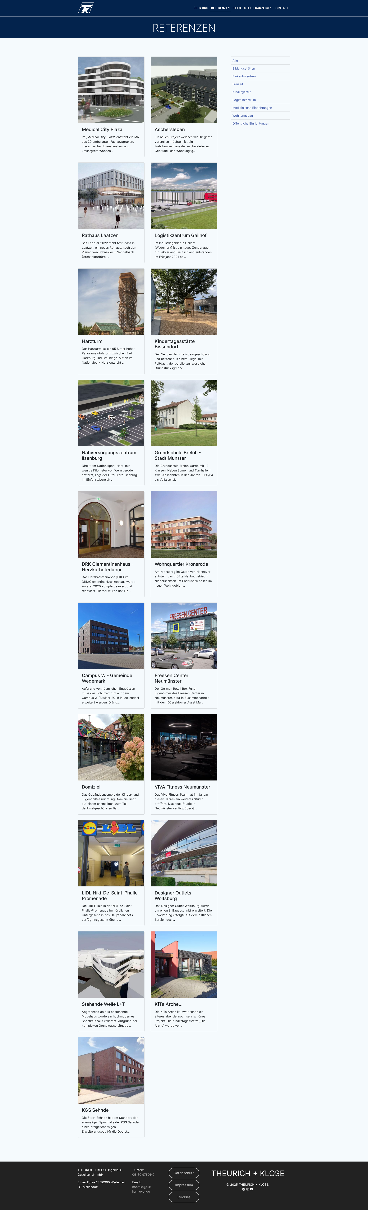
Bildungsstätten (243, 68)
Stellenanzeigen (258, 8)
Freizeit (237, 84)
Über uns (201, 8)
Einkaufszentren (244, 76)
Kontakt (282, 8)
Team (237, 8)
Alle (235, 60)
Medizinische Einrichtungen (252, 108)
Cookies (184, 1197)
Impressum (184, 1185)
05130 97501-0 (143, 1174)
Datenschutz (184, 1173)
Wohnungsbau (242, 115)
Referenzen (220, 8)
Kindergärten (241, 92)
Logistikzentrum (244, 100)
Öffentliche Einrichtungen (250, 123)
